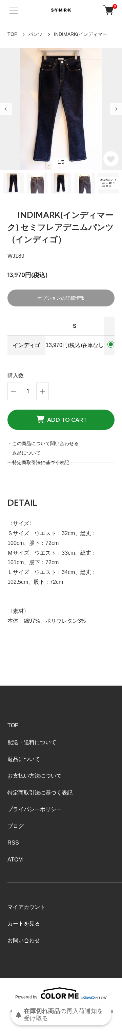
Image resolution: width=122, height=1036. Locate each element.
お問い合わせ (23, 940)
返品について (23, 759)
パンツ (35, 34)
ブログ (15, 826)
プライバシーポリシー (34, 809)
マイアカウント (26, 907)
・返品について (24, 453)
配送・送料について (31, 742)
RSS (13, 843)
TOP (12, 34)
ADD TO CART (67, 419)
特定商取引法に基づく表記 (40, 793)
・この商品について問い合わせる (43, 443)
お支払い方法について (34, 776)
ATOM (15, 859)
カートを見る (23, 923)
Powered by (26, 997)
